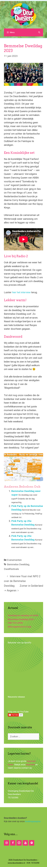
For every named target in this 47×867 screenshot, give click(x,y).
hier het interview (21, 292)
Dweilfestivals (11, 569)
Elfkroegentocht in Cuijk (19, 626)
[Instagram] (6, 843)
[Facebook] (12, 843)
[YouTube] (25, 843)
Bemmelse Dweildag (18, 564)
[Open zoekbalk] (39, 32)
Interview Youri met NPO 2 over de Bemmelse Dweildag (22, 581)
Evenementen (14, 559)
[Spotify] (31, 843)
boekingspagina (32, 821)
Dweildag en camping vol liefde (23, 615)
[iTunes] (19, 843)
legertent (30, 764)
